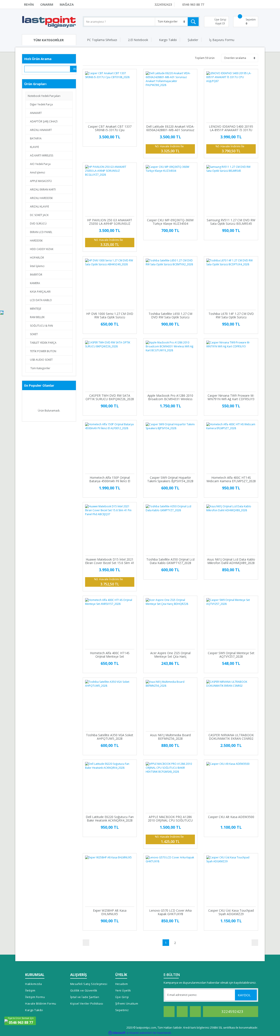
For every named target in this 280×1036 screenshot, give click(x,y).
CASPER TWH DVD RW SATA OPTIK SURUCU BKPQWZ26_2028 (110, 397)
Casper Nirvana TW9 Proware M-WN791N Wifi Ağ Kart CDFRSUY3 (231, 397)
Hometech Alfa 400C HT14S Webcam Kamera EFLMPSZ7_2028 (231, 479)
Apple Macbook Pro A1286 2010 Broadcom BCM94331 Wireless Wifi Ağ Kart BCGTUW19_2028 (170, 397)
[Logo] (49, 21)
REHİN (29, 4)
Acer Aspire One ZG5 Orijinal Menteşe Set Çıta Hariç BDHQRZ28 (170, 654)
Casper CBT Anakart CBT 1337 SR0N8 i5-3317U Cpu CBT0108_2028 (109, 128)
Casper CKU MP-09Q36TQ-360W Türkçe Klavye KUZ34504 (170, 221)
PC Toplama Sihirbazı (102, 40)
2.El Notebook (138, 40)
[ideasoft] (117, 1033)
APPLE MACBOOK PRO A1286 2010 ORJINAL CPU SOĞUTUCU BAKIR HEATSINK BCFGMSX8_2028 (170, 818)
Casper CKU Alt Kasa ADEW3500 (231, 817)
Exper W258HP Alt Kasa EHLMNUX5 (109, 912)
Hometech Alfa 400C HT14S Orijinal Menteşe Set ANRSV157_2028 (110, 654)
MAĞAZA (67, 4)
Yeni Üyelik (123, 990)
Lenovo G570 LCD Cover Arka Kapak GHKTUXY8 (170, 912)
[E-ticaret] (139, 1033)
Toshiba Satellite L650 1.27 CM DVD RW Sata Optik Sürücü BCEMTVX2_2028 (170, 315)
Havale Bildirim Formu (40, 1003)
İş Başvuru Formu (221, 40)
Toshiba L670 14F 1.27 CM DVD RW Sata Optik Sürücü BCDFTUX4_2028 (231, 315)
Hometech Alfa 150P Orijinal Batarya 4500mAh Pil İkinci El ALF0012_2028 (109, 479)
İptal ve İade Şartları (84, 997)
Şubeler (193, 40)
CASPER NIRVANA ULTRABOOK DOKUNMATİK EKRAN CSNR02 (231, 736)
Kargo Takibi (168, 40)
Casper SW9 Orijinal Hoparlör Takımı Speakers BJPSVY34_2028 (170, 479)
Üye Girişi (122, 997)
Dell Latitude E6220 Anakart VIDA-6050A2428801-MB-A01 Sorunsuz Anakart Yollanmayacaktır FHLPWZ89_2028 (170, 128)
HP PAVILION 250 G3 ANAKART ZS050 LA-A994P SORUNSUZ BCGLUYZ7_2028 (109, 221)
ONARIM (46, 4)
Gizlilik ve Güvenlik (83, 990)
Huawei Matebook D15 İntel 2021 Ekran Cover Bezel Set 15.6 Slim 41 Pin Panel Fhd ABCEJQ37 (109, 561)
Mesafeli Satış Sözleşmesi (88, 984)
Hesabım (121, 984)
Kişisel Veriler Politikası (86, 1003)
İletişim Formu (35, 997)
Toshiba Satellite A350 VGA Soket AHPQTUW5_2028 (109, 736)
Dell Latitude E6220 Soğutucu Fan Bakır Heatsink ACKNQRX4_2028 (110, 818)
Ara (75, 69)
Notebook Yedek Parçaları (44, 96)
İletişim (30, 990)
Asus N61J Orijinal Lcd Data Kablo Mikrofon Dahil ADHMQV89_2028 (231, 561)
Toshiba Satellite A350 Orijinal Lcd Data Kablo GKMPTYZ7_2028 (170, 561)
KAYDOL (245, 995)
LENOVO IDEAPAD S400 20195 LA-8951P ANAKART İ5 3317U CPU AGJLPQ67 (231, 128)
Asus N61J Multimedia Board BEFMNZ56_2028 (170, 736)
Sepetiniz (122, 1010)
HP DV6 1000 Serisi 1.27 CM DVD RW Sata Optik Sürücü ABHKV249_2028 (109, 315)
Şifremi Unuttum (126, 1003)
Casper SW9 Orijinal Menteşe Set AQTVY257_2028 (231, 654)
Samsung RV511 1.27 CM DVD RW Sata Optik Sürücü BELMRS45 (231, 221)
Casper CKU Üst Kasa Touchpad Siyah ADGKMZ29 (231, 912)
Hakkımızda (33, 984)
